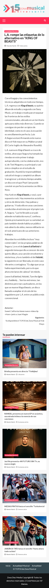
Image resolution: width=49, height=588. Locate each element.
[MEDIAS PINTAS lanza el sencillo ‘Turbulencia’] (24, 488)
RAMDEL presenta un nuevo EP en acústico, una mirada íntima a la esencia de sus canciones (23, 416)
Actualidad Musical (11, 31)
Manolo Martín (11, 46)
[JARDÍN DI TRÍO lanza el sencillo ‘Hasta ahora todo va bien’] (24, 530)
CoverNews (31, 580)
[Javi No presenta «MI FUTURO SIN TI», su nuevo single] (24, 443)
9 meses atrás (22, 554)
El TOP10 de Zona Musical (24, 569)
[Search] (44, 20)
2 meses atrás (22, 509)
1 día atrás (21, 374)
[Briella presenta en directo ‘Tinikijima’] (24, 353)
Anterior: (21, 311)
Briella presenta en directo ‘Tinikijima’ (21, 371)
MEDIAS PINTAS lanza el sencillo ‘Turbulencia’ (24, 506)
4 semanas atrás (23, 422)
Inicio (8, 565)
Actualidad (36, 565)
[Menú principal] (5, 20)
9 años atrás (23, 46)
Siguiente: (24, 320)
